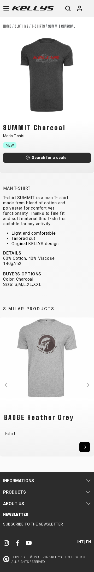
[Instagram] (6, 543)
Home (7, 26)
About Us (13, 503)
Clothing (21, 26)
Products (14, 492)
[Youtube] (29, 543)
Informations (18, 480)
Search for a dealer (50, 157)
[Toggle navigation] (6, 8)
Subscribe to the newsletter (33, 524)
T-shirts (38, 26)
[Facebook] (17, 543)
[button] (6, 385)
